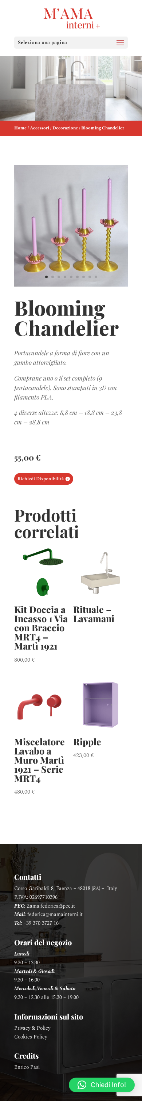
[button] (102, 1085)
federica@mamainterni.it (55, 914)
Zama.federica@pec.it (51, 906)
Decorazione (65, 128)
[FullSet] (71, 285)
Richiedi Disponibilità (40, 479)
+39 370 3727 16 (41, 923)
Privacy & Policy (32, 1028)
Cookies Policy (30, 1037)
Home (20, 128)
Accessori (39, 128)
